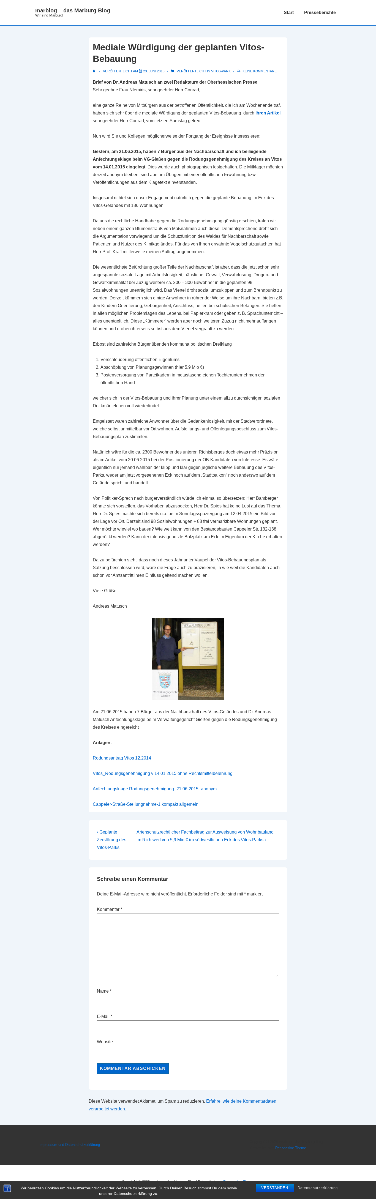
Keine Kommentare (260, 71)
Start (289, 12)
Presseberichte (320, 12)
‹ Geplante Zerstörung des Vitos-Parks (111, 840)
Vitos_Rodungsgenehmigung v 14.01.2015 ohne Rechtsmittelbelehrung (163, 773)
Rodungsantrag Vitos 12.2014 (122, 758)
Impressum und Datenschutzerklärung (69, 1145)
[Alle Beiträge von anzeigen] (95, 71)
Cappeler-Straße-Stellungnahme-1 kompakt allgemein (145, 804)
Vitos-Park (221, 71)
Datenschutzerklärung (318, 1188)
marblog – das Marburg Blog (72, 10)
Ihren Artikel (267, 113)
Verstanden (274, 1188)
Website (105, 1041)
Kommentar (109, 909)
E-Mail (103, 1016)
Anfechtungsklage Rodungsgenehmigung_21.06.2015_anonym (155, 788)
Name (103, 991)
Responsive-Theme (290, 1148)
